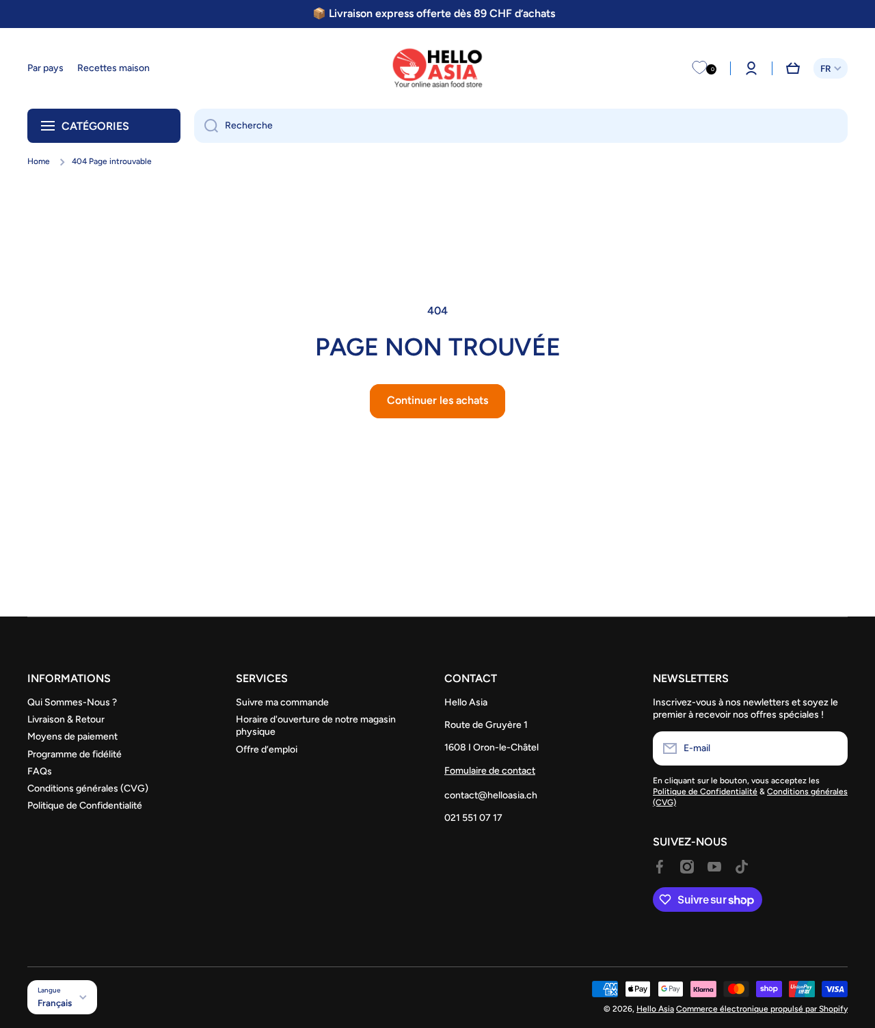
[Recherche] (206, 126)
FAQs (39, 771)
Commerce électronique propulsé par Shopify (762, 1009)
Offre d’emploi (266, 749)
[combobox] (521, 126)
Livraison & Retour (66, 719)
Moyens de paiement (72, 736)
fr (825, 68)
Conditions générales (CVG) (87, 788)
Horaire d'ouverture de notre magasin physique (316, 726)
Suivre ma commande (282, 702)
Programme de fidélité (74, 754)
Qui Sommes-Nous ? (72, 702)
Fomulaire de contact (489, 770)
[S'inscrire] (830, 748)
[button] (793, 68)
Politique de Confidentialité (84, 805)
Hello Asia (655, 1009)
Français (55, 1002)
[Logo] (437, 68)
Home (38, 161)
